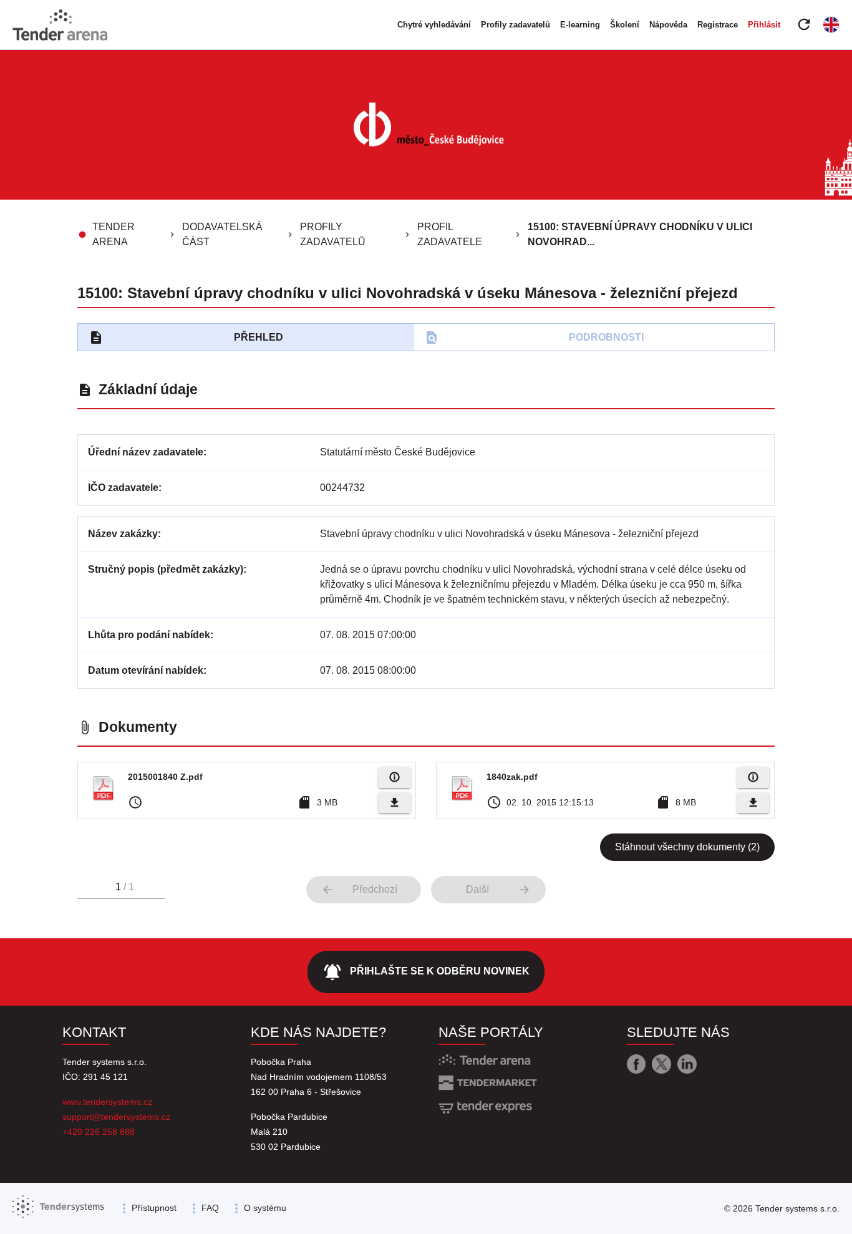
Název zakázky (123, 533)
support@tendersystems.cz (116, 1117)
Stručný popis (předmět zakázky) (165, 569)
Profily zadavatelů (515, 24)
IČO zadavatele (123, 487)
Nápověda (668, 24)
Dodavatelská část (222, 234)
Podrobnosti (534, 337)
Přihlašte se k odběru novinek (426, 972)
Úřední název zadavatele (145, 452)
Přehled (186, 337)
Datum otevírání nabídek (145, 670)
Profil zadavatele (449, 234)
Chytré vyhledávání (434, 24)
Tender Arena (113, 234)
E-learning (580, 24)
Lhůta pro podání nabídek (149, 634)
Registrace (717, 24)
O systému (265, 1208)
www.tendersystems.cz (107, 1102)
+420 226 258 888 (98, 1132)
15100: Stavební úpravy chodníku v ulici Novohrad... (640, 234)
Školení (624, 24)
